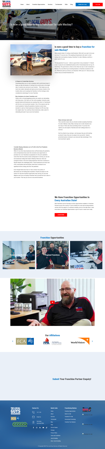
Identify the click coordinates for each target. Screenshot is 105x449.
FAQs (66, 4)
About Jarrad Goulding (56, 441)
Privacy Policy (54, 433)
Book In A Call (68, 414)
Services (50, 4)
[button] (13, 341)
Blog (71, 4)
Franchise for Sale (69, 416)
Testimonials (58, 4)
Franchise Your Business (70, 422)
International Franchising (70, 419)
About (28, 4)
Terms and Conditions (55, 435)
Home (22, 4)
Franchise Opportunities (38, 4)
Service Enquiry (54, 427)
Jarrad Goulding (54, 438)
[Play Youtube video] (52, 302)
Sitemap (52, 430)
